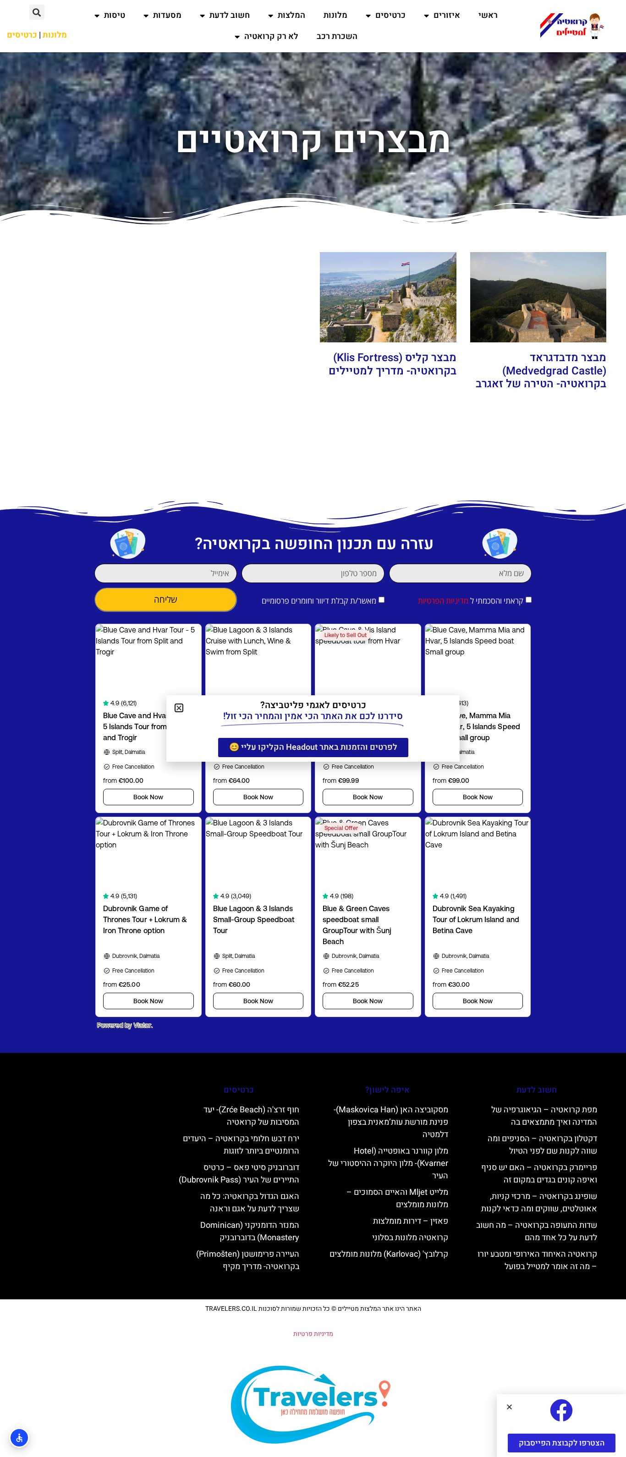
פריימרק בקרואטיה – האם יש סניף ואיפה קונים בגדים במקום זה (539, 1173)
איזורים (447, 15)
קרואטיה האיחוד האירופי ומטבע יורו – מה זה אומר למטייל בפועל (537, 1260)
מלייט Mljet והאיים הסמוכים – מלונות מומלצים (397, 1198)
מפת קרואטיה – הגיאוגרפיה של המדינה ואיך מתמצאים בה (544, 1116)
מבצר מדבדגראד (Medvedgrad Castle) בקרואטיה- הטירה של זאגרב (541, 371)
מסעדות (167, 15)
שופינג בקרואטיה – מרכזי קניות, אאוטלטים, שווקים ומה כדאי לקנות (539, 1202)
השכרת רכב (337, 36)
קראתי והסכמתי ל (470, 600)
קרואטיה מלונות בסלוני (410, 1238)
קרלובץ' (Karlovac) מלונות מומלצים (388, 1254)
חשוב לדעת (229, 15)
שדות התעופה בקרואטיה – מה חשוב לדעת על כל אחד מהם (536, 1231)
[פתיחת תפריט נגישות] (19, 1438)
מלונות (335, 15)
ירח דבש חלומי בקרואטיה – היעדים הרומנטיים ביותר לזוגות (241, 1145)
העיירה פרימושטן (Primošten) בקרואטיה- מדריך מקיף (247, 1260)
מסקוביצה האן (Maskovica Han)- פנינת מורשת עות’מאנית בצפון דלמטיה (391, 1122)
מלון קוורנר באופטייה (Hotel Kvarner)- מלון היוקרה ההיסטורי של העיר (388, 1163)
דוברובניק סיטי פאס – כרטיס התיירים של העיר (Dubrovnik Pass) (239, 1173)
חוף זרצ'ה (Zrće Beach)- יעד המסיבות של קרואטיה (251, 1116)
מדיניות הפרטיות (443, 600)
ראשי (488, 15)
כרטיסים (390, 15)
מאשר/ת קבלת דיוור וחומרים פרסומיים (319, 600)
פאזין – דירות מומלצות (410, 1221)
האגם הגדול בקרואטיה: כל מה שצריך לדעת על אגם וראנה (249, 1202)
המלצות (291, 15)
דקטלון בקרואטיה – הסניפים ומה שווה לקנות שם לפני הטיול (542, 1145)
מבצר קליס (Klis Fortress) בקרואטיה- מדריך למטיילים (392, 364)
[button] (36, 12)
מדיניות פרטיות (313, 1334)
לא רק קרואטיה (271, 36)
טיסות (114, 15)
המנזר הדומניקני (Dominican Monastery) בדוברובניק (249, 1231)
